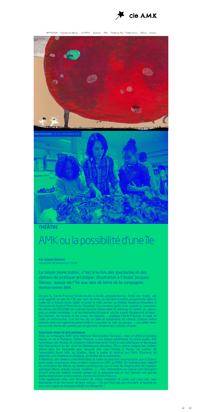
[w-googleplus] (190, 408)
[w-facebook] (183, 408)
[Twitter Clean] (187, 407)
